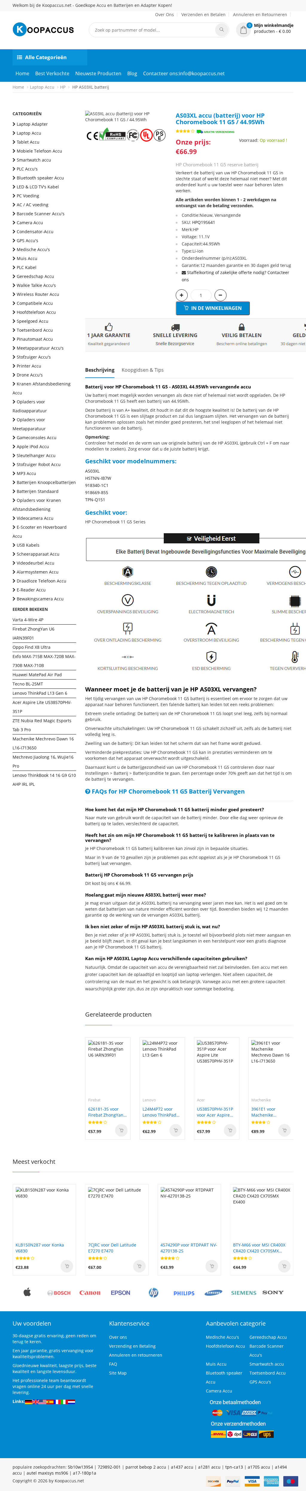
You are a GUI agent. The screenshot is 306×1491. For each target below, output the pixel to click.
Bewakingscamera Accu (40, 599)
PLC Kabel (26, 267)
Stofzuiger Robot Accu (39, 464)
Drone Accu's (30, 375)
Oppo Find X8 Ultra (32, 647)
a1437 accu (182, 1467)
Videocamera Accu (35, 518)
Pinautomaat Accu (35, 339)
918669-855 (96, 492)
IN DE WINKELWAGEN (216, 308)
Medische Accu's (33, 249)
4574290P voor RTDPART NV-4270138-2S (188, 1248)
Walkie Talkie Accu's (36, 285)
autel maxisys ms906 (47, 1473)
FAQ (113, 1364)
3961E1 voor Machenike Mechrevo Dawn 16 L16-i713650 (270, 1112)
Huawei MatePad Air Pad (37, 674)
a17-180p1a (84, 1473)
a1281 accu (209, 1467)
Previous (89, 110)
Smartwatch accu (34, 160)
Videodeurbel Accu (35, 563)
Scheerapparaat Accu (38, 554)
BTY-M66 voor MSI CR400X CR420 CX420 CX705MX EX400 (259, 1248)
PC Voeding (28, 196)
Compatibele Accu (35, 303)
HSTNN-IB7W (98, 478)
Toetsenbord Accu (35, 330)
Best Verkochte (52, 73)
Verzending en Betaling (132, 1346)
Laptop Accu (42, 87)
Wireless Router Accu (38, 294)
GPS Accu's (27, 240)
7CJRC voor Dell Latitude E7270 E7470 (112, 1248)
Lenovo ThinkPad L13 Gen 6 (40, 693)
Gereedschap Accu (35, 276)
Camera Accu (30, 222)
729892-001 (109, 1467)
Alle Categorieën (46, 57)
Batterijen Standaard (38, 491)
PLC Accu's (27, 169)
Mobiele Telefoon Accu (39, 151)
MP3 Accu (26, 473)
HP (62, 87)
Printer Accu (29, 366)
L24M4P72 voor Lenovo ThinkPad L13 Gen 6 (159, 1112)
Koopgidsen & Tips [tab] (143, 370)
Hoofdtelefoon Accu (36, 312)
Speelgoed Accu (32, 321)
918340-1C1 (96, 485)
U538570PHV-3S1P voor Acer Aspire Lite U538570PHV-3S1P (215, 1112)
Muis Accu (27, 258)
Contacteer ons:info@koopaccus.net (184, 73)
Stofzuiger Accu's (34, 357)
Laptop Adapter (32, 124)
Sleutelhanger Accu (36, 455)
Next (162, 110)
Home (22, 73)
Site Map (118, 1373)
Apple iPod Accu (33, 446)
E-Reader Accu (31, 590)
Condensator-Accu (35, 231)
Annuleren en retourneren (135, 1355)
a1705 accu (259, 1467)
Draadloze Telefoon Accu (41, 581)
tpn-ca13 (234, 1467)
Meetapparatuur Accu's (40, 348)
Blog (132, 73)
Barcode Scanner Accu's (41, 213)
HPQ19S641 (203, 222)
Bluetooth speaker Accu (40, 178)
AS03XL (92, 471)
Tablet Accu (28, 142)
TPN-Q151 (95, 499)
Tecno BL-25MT (28, 684)
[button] (264, 28)
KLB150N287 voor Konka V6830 (40, 1248)
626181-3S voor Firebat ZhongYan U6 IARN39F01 (105, 1112)
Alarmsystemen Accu (38, 572)
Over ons (118, 1337)
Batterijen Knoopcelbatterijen (46, 482)
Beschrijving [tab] (99, 370)
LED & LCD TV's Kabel (38, 187)
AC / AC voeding (32, 204)
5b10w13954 (80, 1467)
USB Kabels (28, 545)
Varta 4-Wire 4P (28, 619)
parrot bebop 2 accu (146, 1467)
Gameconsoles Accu (36, 437)
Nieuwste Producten (98, 73)
